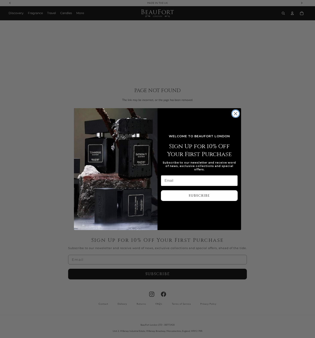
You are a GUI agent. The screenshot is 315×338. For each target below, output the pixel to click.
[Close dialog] (235, 113)
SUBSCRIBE (199, 195)
